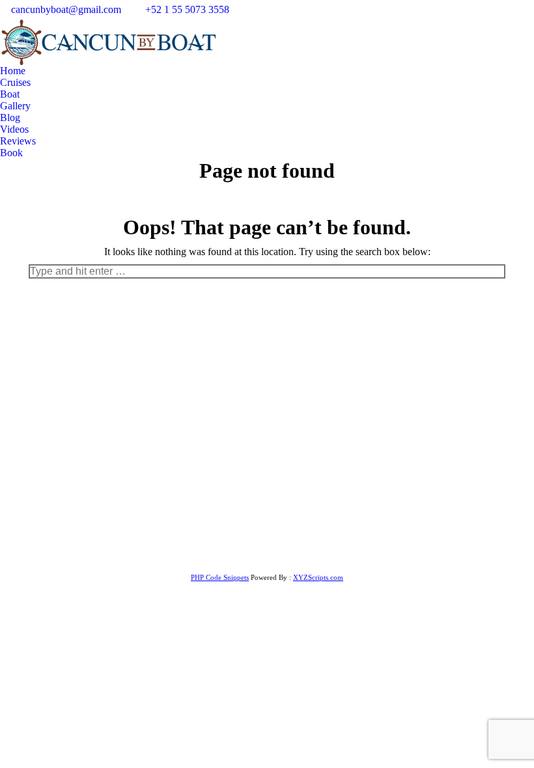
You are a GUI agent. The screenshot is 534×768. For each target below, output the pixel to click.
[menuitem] (12, 71)
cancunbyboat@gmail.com (66, 9)
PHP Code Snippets (220, 577)
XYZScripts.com (318, 577)
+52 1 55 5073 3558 (187, 9)
